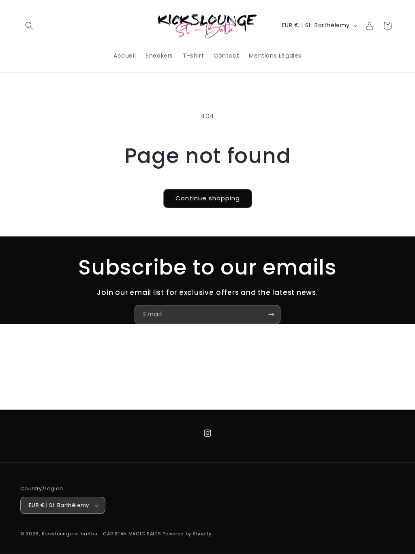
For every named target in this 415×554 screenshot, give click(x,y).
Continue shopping (207, 198)
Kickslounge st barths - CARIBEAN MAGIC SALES (101, 533)
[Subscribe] (271, 314)
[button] (29, 25)
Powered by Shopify (187, 533)
